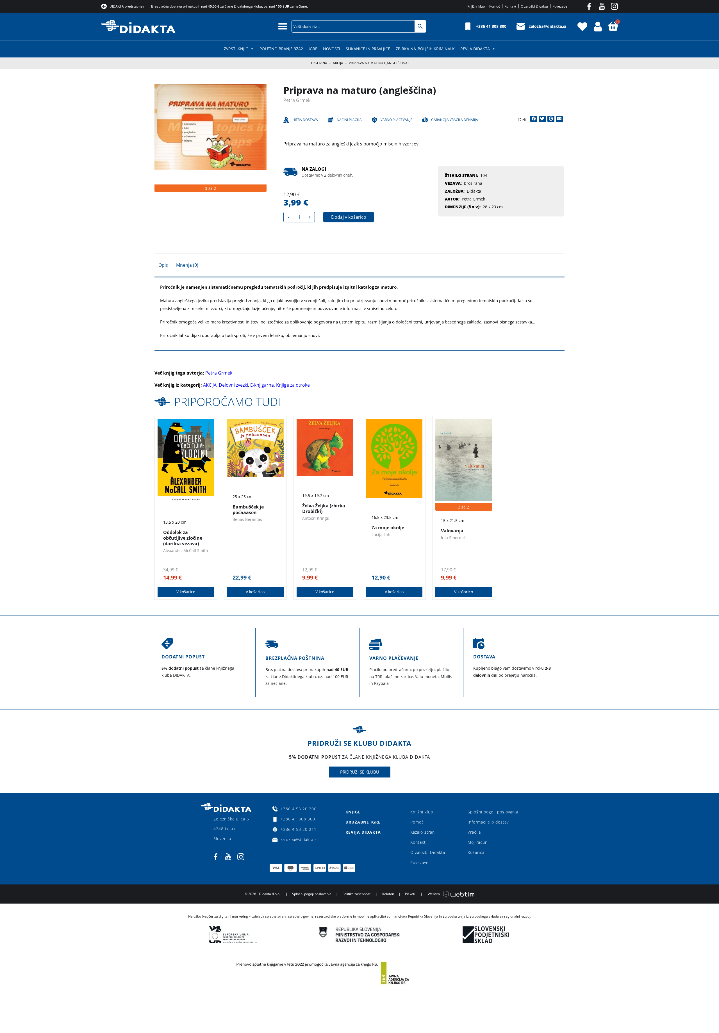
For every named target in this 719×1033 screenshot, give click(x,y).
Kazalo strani (423, 832)
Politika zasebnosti (356, 893)
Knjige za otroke (293, 385)
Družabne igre (363, 822)
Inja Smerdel (453, 537)
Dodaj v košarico (348, 217)
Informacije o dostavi (489, 822)
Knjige (353, 812)
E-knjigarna (262, 385)
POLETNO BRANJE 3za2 (281, 48)
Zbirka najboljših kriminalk (425, 48)
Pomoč (417, 822)
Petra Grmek (296, 100)
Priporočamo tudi (227, 401)
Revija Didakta (475, 48)
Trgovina (319, 63)
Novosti (331, 48)
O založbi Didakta (427, 852)
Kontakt (418, 842)
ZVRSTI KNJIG (236, 48)
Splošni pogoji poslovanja (493, 812)
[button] (283, 26)
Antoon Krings (315, 518)
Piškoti (410, 893)
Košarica (476, 852)
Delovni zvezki (233, 385)
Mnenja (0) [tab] (187, 265)
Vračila (474, 832)
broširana (473, 183)
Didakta (474, 191)
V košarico (185, 591)
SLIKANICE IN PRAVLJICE (368, 48)
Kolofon (388, 893)
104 (483, 175)
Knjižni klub (421, 812)
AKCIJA (338, 63)
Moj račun (478, 842)
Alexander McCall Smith (185, 550)
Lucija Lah (381, 534)
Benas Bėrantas (247, 519)
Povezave (419, 862)
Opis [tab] (163, 265)
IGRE (313, 48)
